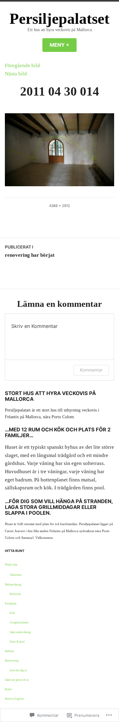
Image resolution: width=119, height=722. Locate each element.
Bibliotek (15, 594)
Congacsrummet (19, 622)
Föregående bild (22, 65)
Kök (12, 613)
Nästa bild (16, 74)
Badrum (9, 651)
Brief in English (14, 698)
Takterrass (16, 574)
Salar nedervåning (20, 632)
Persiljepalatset (59, 18)
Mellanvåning (13, 584)
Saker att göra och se (17, 679)
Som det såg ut (18, 670)
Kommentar (91, 369)
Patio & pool (17, 641)
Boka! (8, 689)
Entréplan (10, 603)
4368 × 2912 (59, 206)
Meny (63, 45)
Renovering (12, 660)
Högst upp (11, 564)
